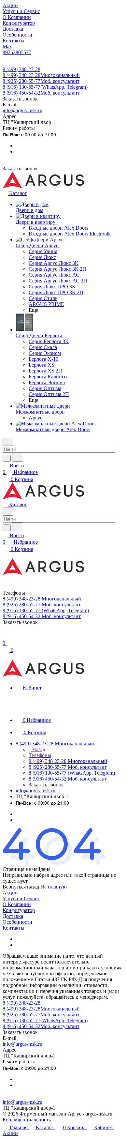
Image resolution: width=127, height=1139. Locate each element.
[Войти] (5, 636)
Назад (38, 749)
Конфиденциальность (27, 1119)
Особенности (17, 922)
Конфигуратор (19, 910)
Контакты (13, 928)
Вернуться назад (21, 886)
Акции (10, 892)
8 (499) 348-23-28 (21, 69)
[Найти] (17, 457)
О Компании (17, 904)
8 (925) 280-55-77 (41, 81)
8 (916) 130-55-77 (45, 87)
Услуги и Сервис (21, 898)
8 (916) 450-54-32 (41, 93)
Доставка (13, 916)
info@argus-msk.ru (22, 110)
